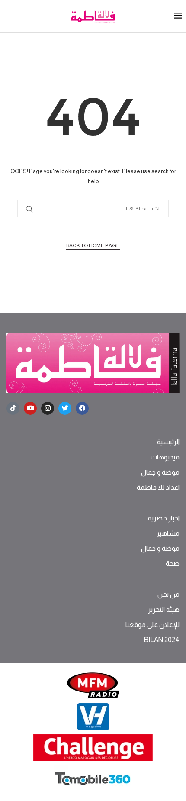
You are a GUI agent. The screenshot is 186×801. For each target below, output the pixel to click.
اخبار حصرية (164, 518)
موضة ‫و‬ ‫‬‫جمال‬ (160, 472)
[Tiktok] (12, 408)
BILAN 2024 (162, 639)
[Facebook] (82, 408)
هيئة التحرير (164, 609)
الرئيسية (168, 442)
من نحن (168, 594)
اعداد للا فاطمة (158, 487)
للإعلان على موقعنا (152, 624)
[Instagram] (47, 408)
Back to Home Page (93, 245)
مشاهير (168, 533)
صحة (173, 563)
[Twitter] (64, 408)
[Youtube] (30, 408)
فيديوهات (165, 457)
